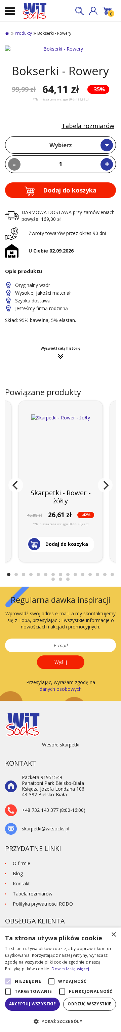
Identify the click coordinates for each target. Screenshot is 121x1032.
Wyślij (60, 662)
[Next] (105, 485)
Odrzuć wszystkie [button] (89, 1004)
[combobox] (60, 145)
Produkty (23, 33)
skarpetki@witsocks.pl (45, 829)
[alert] (60, 979)
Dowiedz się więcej (70, 969)
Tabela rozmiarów (88, 126)
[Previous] (15, 485)
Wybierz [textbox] (60, 145)
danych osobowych (61, 689)
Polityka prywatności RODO (43, 904)
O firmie (21, 863)
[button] (93, 11)
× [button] (113, 934)
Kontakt (21, 883)
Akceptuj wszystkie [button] (32, 1004)
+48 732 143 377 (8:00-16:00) (53, 810)
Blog (18, 873)
